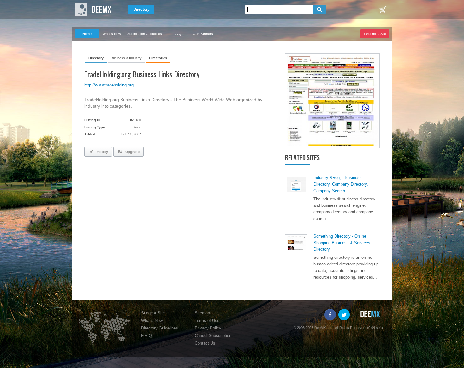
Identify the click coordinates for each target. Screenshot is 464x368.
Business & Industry (126, 58)
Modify (101, 152)
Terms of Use (207, 320)
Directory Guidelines (159, 328)
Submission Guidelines (144, 34)
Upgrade (131, 152)
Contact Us (205, 343)
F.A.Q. (177, 34)
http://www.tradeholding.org (109, 85)
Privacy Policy (208, 328)
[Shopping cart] (382, 9)
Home (87, 34)
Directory (141, 9)
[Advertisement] (158, 178)
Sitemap (202, 313)
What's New (112, 34)
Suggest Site (153, 313)
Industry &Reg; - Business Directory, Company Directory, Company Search (340, 184)
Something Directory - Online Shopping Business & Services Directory (341, 243)
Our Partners (203, 34)
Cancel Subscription (213, 335)
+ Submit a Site (374, 34)
